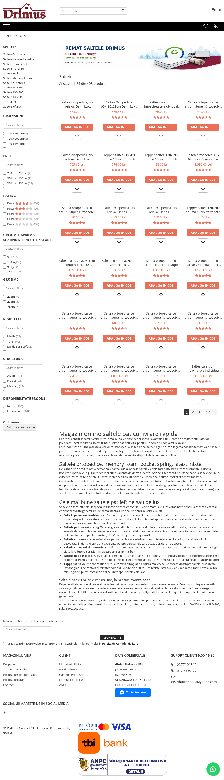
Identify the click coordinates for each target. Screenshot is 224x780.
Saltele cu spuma (14, 83)
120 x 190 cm (15, 144)
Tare (10, 341)
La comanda (15, 411)
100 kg (11, 262)
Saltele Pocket (12, 73)
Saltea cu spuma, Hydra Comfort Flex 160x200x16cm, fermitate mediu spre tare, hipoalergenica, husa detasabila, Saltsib (119, 262)
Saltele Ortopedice (15, 54)
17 (208, 412)
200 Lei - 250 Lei (17, 173)
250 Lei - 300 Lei (17, 178)
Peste (11, 203)
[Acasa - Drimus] (25, 11)
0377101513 (186, 664)
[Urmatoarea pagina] (214, 412)
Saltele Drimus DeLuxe (17, 64)
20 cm (11, 297)
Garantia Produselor (72, 675)
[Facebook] (4, 712)
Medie (11, 336)
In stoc (11, 406)
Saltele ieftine (12, 106)
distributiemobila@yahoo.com (194, 681)
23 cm (11, 302)
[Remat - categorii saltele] (140, 57)
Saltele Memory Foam (17, 78)
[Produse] (7, 27)
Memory (12, 386)
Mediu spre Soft (17, 346)
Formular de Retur (71, 680)
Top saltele (10, 102)
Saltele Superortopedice (18, 59)
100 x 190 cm (15, 133)
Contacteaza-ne (136, 692)
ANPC (63, 685)
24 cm (11, 307)
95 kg (10, 267)
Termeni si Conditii (15, 669)
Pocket (11, 381)
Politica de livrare (14, 680)
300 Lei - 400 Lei (17, 183)
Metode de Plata (70, 664)
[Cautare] (123, 11)
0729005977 (186, 671)
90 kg (10, 257)
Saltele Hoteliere (13, 69)
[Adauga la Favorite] (77, 136)
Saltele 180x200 (13, 97)
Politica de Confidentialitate (120, 644)
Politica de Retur (69, 669)
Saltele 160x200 (13, 92)
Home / (12, 36)
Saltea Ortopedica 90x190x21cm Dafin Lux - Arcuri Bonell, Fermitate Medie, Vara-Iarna (119, 104)
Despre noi (10, 664)
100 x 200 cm (15, 138)
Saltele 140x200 (13, 87)
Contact (8, 685)
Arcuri (11, 376)
